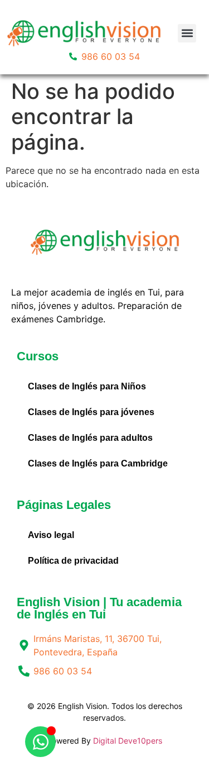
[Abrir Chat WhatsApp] (40, 741)
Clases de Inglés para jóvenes (91, 412)
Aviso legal (51, 535)
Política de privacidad (73, 560)
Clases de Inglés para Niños (87, 386)
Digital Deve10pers (127, 740)
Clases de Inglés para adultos (90, 437)
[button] (187, 33)
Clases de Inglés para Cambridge (98, 463)
